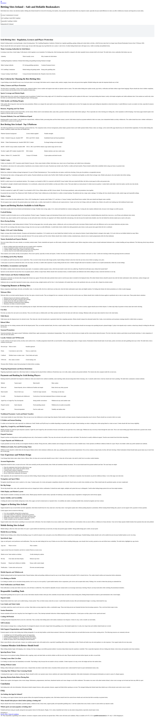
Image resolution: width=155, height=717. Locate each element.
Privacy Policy (4, 714)
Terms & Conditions (13, 714)
